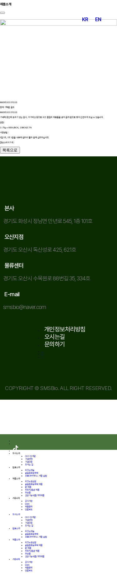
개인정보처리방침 (64, 329)
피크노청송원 (30, 481)
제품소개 (16, 478)
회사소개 (16, 453)
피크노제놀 (29, 470)
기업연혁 (28, 459)
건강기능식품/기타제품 (34, 495)
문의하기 (54, 344)
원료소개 (16, 467)
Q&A (27, 503)
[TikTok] (15, 450)
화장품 (28, 492)
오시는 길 (29, 464)
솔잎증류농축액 (31, 473)
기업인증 (28, 461)
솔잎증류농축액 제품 (33, 484)
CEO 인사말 (30, 456)
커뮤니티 (16, 498)
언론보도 (28, 509)
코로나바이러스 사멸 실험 (36, 475)
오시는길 (54, 336)
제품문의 (28, 506)
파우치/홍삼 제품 (32, 489)
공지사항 (28, 501)
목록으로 (9, 150)
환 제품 (28, 487)
